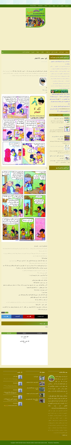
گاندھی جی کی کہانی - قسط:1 (32, 393)
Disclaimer (40, 5)
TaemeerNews (56, 442)
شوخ (38, 52)
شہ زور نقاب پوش (52, 115)
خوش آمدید (61, 52)
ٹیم (57, 5)
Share (17, 316)
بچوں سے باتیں (54, 52)
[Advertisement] (55, 2)
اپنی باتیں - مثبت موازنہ (58, 118)
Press (46, 5)
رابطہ (54, 5)
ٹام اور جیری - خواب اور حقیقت (32, 382)
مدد (49, 5)
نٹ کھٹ (48, 52)
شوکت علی (15, 376)
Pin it (28, 316)
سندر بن (59, 114)
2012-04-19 (43, 61)
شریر (33, 52)
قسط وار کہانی (26, 52)
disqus (24, 333)
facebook (39, 333)
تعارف (62, 5)
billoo (3, 312)
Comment (39, 316)
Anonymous (15, 383)
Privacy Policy (33, 5)
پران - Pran (45, 90)
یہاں (61, 435)
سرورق (67, 5)
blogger (9, 333)
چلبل (43, 52)
